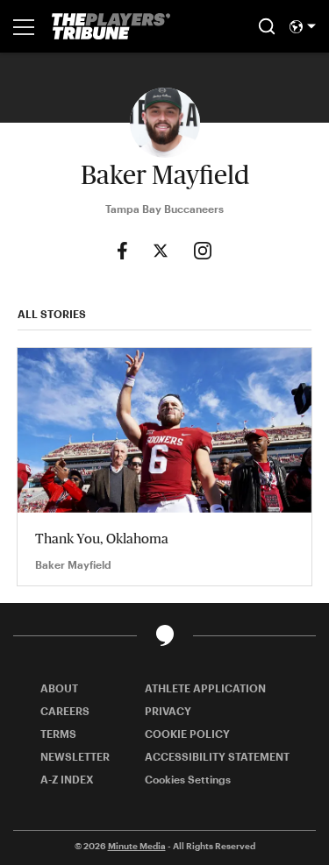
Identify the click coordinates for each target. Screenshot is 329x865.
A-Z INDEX (67, 779)
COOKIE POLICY (187, 733)
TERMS (58, 733)
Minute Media (137, 845)
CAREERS (64, 711)
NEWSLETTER (75, 756)
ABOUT (59, 688)
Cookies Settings (188, 779)
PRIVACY (168, 711)
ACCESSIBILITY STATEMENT (217, 756)
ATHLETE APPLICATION (205, 688)
